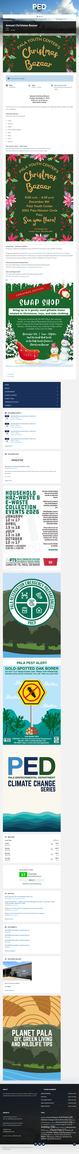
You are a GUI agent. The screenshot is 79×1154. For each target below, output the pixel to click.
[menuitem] (32, 384)
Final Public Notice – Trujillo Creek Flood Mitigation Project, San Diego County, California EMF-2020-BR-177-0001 (30, 902)
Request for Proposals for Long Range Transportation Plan (24, 908)
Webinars (60, 1137)
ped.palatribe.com (36, 267)
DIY (44, 1122)
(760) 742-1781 (17, 1136)
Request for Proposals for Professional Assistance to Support (25, 913)
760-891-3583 (10, 276)
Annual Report (54, 1117)
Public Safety (21, 898)
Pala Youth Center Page (39, 151)
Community (11, 374)
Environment (15, 898)
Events (13, 30)
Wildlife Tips (46, 1139)
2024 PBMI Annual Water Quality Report (17, 935)
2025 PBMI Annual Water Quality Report (17, 930)
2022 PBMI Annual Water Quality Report (17, 945)
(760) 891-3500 (72, 1093)
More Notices (9, 919)
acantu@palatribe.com (23, 151)
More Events (9, 446)
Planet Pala (14, 468)
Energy (53, 1122)
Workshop (56, 1139)
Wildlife (68, 1137)
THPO (52, 1134)
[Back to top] (74, 1144)
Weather (53, 1137)
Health (69, 1124)
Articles (67, 1117)
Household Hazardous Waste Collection (23, 416)
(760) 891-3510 (7, 1129)
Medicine (58, 1127)
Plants (70, 1130)
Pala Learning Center (23, 276)
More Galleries (9, 990)
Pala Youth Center (60, 85)
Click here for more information (31, 884)
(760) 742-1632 (72, 1100)
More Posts (8, 480)
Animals (44, 1117)
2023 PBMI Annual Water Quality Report (17, 940)
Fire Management (46, 1124)
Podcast (44, 1133)
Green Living (61, 1124)
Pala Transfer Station (17, 419)
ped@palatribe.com (22, 267)
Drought (48, 1122)
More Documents (10, 951)
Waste (68, 1134)
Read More (8, 476)
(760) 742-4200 (72, 1106)
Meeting (63, 1127)
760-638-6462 (10, 151)
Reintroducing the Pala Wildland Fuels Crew (19, 897)
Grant (53, 1124)
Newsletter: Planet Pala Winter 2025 (17, 466)
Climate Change (49, 1119)
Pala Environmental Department (35, 253)
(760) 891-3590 (72, 1103)
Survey (46, 1135)
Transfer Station (59, 1134)
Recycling (67, 1132)
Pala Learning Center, (56, 253)
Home (7, 30)
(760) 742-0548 (72, 1097)
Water (45, 1136)
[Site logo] (39, 11)
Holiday (48, 1127)
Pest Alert (47, 1130)
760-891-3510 (10, 267)
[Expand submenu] (57, 388)
